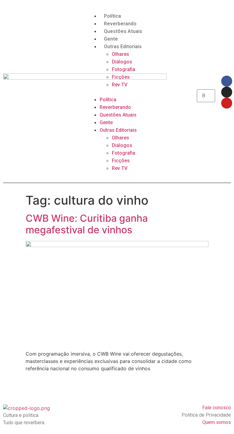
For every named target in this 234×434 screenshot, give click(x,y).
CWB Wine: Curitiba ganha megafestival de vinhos (87, 224)
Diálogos (122, 62)
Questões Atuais (123, 31)
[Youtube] (226, 103)
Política (112, 16)
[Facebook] (226, 81)
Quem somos (216, 422)
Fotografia (123, 69)
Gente (111, 39)
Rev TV (119, 85)
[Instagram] (226, 92)
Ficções (121, 77)
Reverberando (120, 24)
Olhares (120, 54)
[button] (117, 92)
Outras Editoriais (123, 46)
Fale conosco (216, 408)
